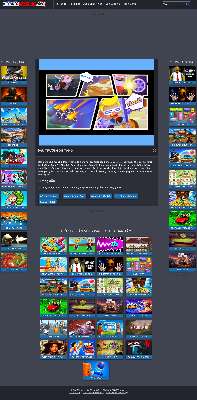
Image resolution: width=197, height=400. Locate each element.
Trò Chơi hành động (74, 196)
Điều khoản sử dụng (117, 392)
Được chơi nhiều (93, 3)
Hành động (129, 3)
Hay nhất (74, 3)
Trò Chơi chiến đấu (101, 196)
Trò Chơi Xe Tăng (49, 196)
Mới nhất (60, 3)
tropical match (48, 202)
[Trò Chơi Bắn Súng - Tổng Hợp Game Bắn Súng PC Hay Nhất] (26, 6)
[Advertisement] (98, 36)
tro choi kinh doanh (126, 196)
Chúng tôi (75, 392)
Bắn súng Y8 (112, 3)
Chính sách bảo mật (93, 392)
